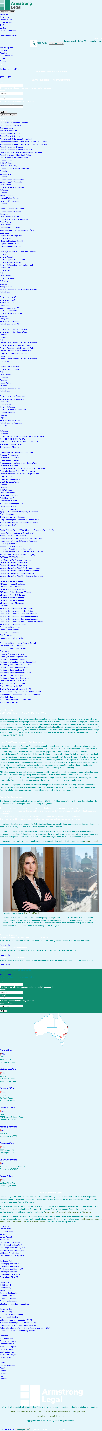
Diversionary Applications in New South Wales (18, 463)
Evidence (3, 193)
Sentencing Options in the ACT (12, 670)
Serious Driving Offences (10, 1242)
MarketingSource (7, 104)
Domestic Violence (7, 412)
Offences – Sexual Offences (12, 581)
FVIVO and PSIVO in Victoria (11, 557)
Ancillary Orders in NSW (9, 131)
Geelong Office (7, 1143)
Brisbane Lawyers (7, 1344)
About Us (3, 335)
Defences (4, 190)
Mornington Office (8, 1126)
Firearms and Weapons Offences (13, 536)
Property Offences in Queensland (13, 657)
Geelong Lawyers (7, 1352)
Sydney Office (6, 1050)
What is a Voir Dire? (8, 525)
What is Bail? (5, 426)
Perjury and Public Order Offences (14, 649)
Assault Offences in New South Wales (15, 155)
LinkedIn (3, 83)
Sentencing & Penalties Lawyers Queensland (18, 662)
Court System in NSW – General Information (18, 252)
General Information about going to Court (17, 573)
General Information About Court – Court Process (20, 568)
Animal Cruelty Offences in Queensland (16, 139)
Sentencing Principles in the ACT (13, 681)
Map (4, 1054)
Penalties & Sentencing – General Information (18, 614)
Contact (3, 28)
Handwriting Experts (8, 506)
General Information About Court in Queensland (19, 571)
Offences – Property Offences (12, 595)
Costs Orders (5, 233)
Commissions (5, 171)
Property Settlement (8, 1299)
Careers (3, 61)
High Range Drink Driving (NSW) (12, 1248)
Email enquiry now (9, 115)
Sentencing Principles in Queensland (14, 678)
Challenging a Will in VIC (9, 1272)
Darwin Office (6, 1176)
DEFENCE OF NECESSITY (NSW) (13, 439)
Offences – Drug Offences (11, 587)
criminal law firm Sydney (69, 1212)
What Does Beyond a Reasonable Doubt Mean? (19, 522)
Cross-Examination (7, 493)
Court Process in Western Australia (14, 219)
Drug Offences (6, 477)
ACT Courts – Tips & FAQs (10, 125)
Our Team (4, 51)
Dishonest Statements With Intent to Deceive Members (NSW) (25, 1328)
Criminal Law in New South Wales (13, 329)
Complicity (4, 214)
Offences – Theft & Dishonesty (13, 603)
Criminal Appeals (6, 257)
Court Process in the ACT (10, 308)
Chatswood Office (8, 1159)
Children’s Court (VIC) (8, 166)
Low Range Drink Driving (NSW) (12, 1256)
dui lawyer (87, 1212)
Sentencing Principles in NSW (12, 675)
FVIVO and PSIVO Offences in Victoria (15, 560)
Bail (1, 273)
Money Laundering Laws (9, 1317)
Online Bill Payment (7, 1365)
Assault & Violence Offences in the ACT (16, 150)
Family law (4, 14)
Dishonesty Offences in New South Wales (17, 452)
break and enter (19, 1222)
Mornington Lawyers (8, 1355)
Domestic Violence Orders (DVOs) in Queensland (19, 471)
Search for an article (8, 36)
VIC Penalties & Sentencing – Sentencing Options (20, 694)
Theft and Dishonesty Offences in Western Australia (21, 692)
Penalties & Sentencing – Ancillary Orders (17, 608)
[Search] (1, 64)
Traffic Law (4, 1240)
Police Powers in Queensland (11, 423)
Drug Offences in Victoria (10, 482)
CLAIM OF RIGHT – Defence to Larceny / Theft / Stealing (23, 436)
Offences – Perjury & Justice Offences (16, 592)
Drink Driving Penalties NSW (11, 1245)
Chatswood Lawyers (8, 1341)
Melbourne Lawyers (8, 1347)
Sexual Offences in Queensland (12, 684)
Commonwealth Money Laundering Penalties (18, 1331)
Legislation (4, 418)
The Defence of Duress (9, 447)
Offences (4, 386)
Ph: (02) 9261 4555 (81, 1412)
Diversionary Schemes (9, 466)
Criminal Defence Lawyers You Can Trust (16, 265)
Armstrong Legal (6, 48)
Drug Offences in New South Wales (14, 354)
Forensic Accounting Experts (11, 504)
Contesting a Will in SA (9, 1277)
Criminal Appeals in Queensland (12, 260)
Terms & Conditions (56, 1416)
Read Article (5, 945)
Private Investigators (8, 514)
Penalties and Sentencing (10, 388)
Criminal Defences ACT (9, 311)
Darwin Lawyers (6, 1357)
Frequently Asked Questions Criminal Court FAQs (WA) (22, 552)
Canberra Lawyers (7, 1349)
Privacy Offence (6, 651)
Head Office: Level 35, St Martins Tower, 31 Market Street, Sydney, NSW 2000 (42, 1412)
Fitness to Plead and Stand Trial (12, 241)
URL (1, 982)
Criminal (3, 254)
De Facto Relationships (9, 1293)
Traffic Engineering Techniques (12, 517)
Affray (2, 1234)
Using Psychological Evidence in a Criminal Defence (20, 520)
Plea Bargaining (6, 635)
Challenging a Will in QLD (10, 1264)
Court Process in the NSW (10, 217)
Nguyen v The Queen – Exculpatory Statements (19, 512)
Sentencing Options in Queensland (14, 667)
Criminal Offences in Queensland (13, 410)
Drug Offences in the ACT (10, 479)
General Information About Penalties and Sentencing (21, 576)
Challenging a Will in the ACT (11, 1269)
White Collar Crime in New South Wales (16, 700)
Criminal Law (5, 17)
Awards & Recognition (9, 31)
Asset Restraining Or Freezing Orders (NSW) (17, 230)
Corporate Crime (6, 20)
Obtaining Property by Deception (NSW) (16, 1320)
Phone (3, 96)
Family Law (4, 1282)
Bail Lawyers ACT (7, 303)
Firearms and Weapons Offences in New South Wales (21, 538)
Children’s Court (6, 160)
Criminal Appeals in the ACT (11, 262)
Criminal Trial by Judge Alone (11, 236)
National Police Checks (9, 198)
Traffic (2, 25)
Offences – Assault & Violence (12, 584)
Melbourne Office (8, 1069)
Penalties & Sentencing (9, 201)
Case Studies (5, 305)
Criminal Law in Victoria (9, 367)
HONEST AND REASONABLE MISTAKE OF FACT (19, 442)
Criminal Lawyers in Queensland (12, 396)
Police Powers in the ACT (10, 324)
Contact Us (97, 38)
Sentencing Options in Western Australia (16, 673)
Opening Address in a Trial (10, 246)
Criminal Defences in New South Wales (15, 345)
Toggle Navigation (7, 12)
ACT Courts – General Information (14, 123)
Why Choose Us (6, 56)
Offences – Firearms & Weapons (13, 589)
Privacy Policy (41, 1416)
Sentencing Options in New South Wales (16, 665)
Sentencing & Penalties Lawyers (13, 659)
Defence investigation (9, 495)
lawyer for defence (37, 1222)
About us (3, 53)
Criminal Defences (7, 407)
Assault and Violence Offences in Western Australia (21, 152)
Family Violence (6, 195)
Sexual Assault (6, 1237)
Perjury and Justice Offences (12, 646)
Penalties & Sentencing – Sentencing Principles (19, 616)
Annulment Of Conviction (10, 228)
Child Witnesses (6, 490)
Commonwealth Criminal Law (12, 179)
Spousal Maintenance (8, 1301)
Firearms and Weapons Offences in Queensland (19, 541)
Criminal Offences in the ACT (12, 313)
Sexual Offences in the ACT (11, 686)
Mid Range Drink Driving (9, 1253)
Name (3, 91)
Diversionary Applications (10, 458)
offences (3, 579)
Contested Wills (6, 22)
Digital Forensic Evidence (10, 498)
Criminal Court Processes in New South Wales (18, 343)
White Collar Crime (7, 697)
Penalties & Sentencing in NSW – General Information (21, 622)
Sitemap (3, 1379)
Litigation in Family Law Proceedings (14, 1304)
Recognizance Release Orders (12, 638)
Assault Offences (7, 1232)
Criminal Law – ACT (8, 297)
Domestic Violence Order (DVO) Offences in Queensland (22, 468)
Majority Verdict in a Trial (10, 244)
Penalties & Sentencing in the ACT (13, 624)
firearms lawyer (51, 1212)
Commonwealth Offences (10, 211)
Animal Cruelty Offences (10, 134)
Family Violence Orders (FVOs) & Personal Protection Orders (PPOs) (27, 530)
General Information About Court (13, 563)
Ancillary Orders (6, 128)
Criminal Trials (5, 238)
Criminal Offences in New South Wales (15, 351)
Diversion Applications (9, 455)
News (2, 1376)
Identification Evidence (9, 509)
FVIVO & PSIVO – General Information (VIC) (17, 555)
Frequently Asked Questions (11, 544)
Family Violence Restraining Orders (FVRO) (17, 533)
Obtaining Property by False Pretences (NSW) (18, 1325)
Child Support (5, 1285)
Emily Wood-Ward (31, 913)
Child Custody (5, 1288)
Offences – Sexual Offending (12, 598)
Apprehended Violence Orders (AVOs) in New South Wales (23, 142)
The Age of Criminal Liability (11, 444)
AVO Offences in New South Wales (14, 158)
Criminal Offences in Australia (12, 187)
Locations (4, 1336)
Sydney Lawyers (6, 1338)
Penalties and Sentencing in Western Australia (18, 289)
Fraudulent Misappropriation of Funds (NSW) (18, 1323)
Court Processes (6, 185)
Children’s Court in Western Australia (14, 168)
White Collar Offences (9, 702)
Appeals (3, 337)
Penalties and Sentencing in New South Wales (18, 359)
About (2, 1363)
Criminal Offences (7, 279)
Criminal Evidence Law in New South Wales (17, 348)
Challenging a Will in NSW (10, 1266)
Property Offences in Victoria (12, 654)
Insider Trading (6, 1312)
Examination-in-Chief (8, 501)
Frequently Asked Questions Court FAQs (16, 549)
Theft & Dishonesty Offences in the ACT (16, 689)
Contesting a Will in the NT (10, 1275)
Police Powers (6, 292)
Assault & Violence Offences (12, 147)
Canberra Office (7, 1107)
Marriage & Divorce (7, 1296)
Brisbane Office (7, 1088)
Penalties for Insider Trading (11, 1315)
